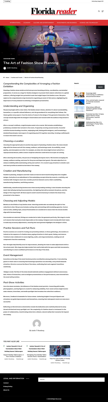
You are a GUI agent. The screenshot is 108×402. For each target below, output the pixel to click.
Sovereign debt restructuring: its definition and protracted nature (94, 94)
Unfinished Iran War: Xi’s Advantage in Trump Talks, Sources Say (94, 123)
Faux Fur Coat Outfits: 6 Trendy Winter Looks (60, 359)
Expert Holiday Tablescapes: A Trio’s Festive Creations (14, 355)
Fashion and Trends (9, 58)
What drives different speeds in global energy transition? (94, 108)
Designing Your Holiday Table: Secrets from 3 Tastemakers (36, 355)
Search (76, 83)
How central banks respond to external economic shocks (95, 101)
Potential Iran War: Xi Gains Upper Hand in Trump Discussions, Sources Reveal (95, 116)
